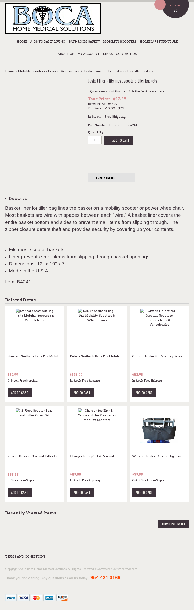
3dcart (132, 569)
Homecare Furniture (159, 41)
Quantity (95, 132)
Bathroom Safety (84, 41)
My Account (88, 54)
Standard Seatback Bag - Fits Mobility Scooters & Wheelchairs (53, 356)
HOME (22, 41)
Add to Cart (120, 140)
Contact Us (126, 54)
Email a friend (105, 178)
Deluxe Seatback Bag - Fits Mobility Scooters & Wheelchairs (114, 356)
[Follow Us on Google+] (185, 569)
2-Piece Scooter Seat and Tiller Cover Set (38, 456)
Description (18, 198)
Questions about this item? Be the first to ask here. (127, 91)
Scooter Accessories (63, 71)
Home (10, 71)
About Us (66, 54)
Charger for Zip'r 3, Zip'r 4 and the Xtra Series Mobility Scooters (117, 456)
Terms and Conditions (25, 556)
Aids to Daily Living (47, 41)
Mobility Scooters (119, 41)
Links (108, 54)
